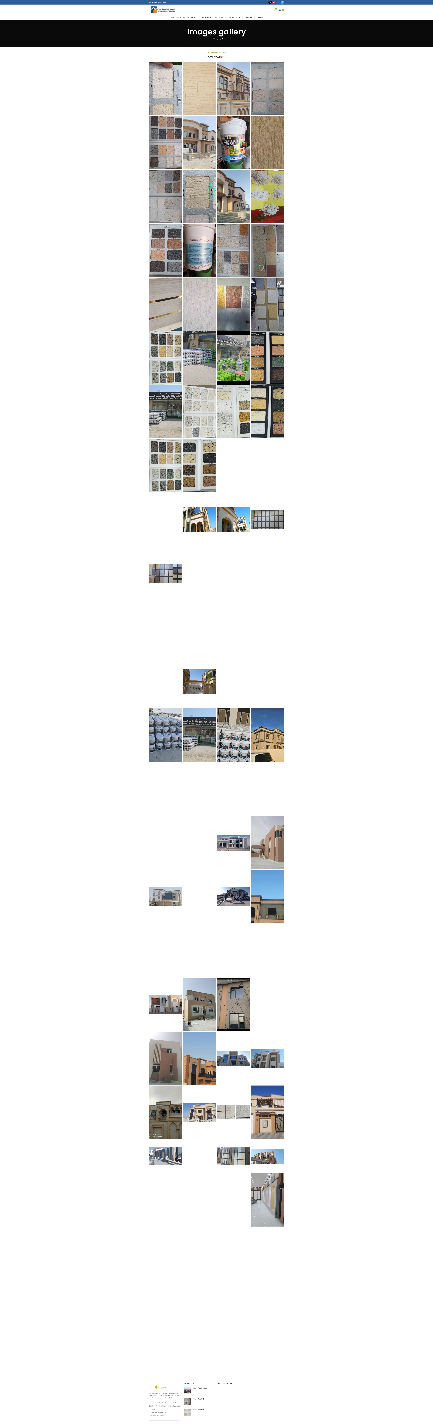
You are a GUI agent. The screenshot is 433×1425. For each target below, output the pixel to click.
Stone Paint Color (200, 1388)
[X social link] (270, 2)
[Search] (180, 9)
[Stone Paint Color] (187, 1390)
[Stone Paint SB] (187, 1401)
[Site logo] (163, 9)
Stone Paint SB (198, 1399)
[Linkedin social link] (278, 2)
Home (210, 39)
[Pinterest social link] (274, 2)
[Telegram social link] (282, 2)
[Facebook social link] (266, 2)
